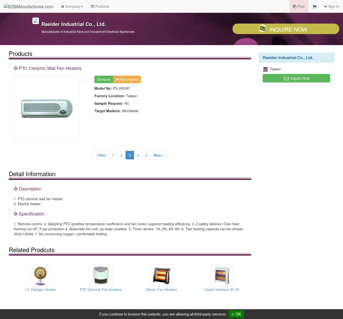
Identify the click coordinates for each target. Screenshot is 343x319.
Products (101, 6)
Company (72, 6)
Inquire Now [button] (299, 78)
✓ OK (236, 314)
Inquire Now (288, 29)
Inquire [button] (105, 79)
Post (301, 6)
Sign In (333, 6)
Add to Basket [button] (128, 79)
